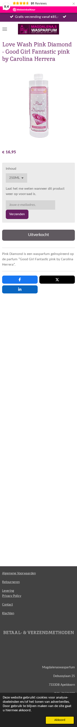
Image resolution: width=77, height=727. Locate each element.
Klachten (8, 613)
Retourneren (11, 582)
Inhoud (11, 169)
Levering (8, 591)
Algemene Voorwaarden (19, 573)
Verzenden (17, 214)
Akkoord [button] (59, 720)
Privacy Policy (11, 596)
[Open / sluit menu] (4, 29)
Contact (7, 604)
